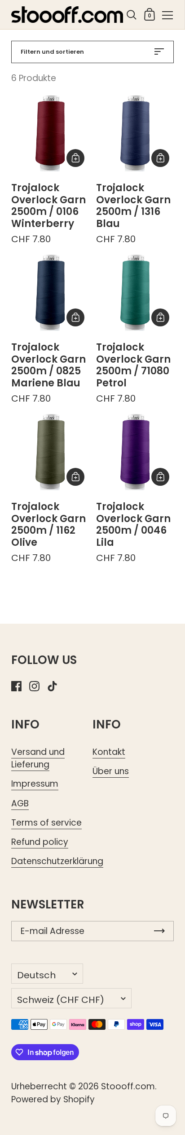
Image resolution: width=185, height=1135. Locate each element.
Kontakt (108, 752)
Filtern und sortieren (52, 51)
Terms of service (46, 823)
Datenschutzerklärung (57, 861)
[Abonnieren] (159, 931)
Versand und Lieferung (38, 758)
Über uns (110, 771)
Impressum (34, 784)
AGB (20, 803)
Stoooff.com (128, 1086)
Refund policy (39, 842)
